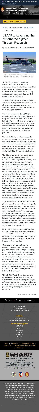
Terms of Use (7, 345)
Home (5, 27)
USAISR (19, 332)
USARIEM (19, 334)
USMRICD (19, 330)
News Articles (28, 27)
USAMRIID (19, 326)
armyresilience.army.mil (27, 368)
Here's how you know (8, 4)
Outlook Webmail (19, 320)
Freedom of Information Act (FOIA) (25, 345)
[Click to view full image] (19, 62)
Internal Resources (19, 318)
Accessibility (20, 347)
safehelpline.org (9, 368)
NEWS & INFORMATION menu (14, 21)
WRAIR (19, 328)
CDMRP (19, 339)
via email (25, 399)
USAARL (19, 337)
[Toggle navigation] (5, 17)
